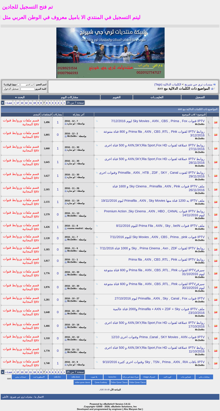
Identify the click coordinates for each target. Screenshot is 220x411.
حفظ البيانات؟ (10, 84)
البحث (21, 97)
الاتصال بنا (39, 397)
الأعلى (5, 397)
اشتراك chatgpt (149, 377)
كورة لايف (167, 377)
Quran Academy (101, 382)
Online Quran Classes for (137, 383)
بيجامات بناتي (204, 377)
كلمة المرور (40, 89)
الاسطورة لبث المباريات (39, 377)
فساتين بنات (186, 377)
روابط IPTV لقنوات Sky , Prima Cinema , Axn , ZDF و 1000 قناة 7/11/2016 (152, 248)
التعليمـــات (157, 97)
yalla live (57, 377)
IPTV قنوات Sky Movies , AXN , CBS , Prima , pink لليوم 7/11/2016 (157, 237)
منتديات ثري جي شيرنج (198, 84)
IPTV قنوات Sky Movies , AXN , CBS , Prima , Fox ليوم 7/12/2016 (158, 121)
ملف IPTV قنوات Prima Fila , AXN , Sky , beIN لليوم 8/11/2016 (160, 225)
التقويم (117, 97)
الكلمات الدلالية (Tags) (167, 84)
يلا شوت (94, 377)
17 (18, 103)
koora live (112, 377)
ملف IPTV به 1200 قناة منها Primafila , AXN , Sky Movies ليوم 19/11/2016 (153, 200)
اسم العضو (41, 84)
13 (22, 103)
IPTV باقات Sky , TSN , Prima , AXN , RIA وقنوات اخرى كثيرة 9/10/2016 (154, 362)
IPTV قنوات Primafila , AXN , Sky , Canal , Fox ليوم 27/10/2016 (160, 298)
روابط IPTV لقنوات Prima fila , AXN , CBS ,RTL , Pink (167, 259)
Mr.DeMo (200, 124)
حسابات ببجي (20, 377)
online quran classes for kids (82, 383)
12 (26, 103)
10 (34, 103)
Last (8, 103)
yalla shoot (76, 377)
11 (30, 103)
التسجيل (200, 97)
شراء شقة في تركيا (131, 377)
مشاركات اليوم (69, 97)
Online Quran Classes (119, 382)
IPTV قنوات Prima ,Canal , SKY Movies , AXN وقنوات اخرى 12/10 (158, 337)
